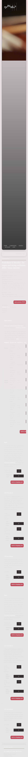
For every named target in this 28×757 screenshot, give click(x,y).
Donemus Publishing (9, 462)
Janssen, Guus (6, 307)
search (21, 245)
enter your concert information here (13, 326)
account (7, 247)
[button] (19, 302)
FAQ (17, 339)
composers (12, 245)
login (23, 253)
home (5, 245)
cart (14, 247)
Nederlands (19, 253)
